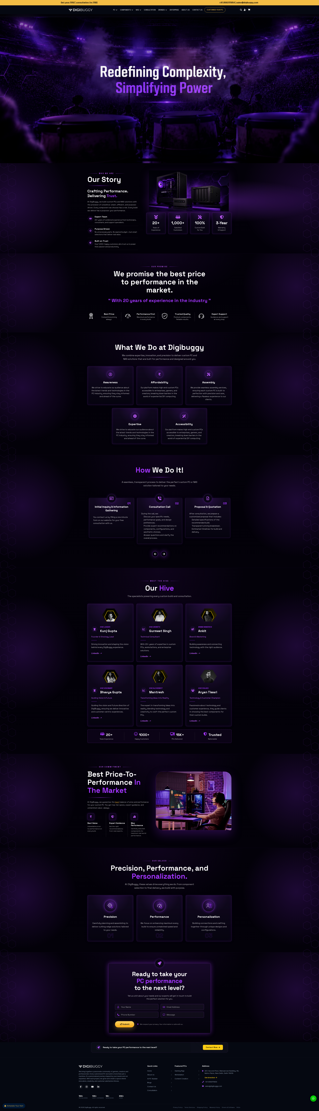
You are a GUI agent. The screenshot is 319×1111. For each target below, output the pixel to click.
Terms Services (189, 1107)
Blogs (149, 1082)
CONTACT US (197, 10)
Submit (125, 1024)
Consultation (152, 1090)
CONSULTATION (150, 10)
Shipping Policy (202, 1107)
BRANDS (161, 10)
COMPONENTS (125, 10)
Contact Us (151, 1086)
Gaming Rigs (179, 1071)
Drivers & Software (228, 1107)
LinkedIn (96, 653)
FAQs (238, 1107)
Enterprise (174, 10)
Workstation (179, 1075)
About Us (150, 1075)
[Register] (245, 10)
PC (114, 10)
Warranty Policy (214, 1107)
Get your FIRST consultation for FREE (79, 2)
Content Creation (181, 1079)
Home (149, 1071)
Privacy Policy (178, 1107)
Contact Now (211, 1047)
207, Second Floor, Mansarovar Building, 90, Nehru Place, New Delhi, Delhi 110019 (222, 1072)
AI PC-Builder (152, 1079)
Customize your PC (215, 10)
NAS (137, 10)
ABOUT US (186, 10)
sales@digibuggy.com (247, 2)
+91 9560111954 (227, 2)
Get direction (210, 1078)
